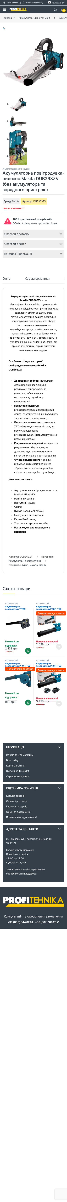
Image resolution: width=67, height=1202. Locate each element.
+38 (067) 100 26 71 (47, 922)
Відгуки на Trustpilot (17, 770)
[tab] (6, 280)
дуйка (24, 564)
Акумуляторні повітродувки (16, 168)
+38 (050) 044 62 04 (20, 922)
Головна (7, 17)
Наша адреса (12, 3)
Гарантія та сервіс (16, 806)
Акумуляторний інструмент (34, 17)
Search (55, 10)
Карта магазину (15, 765)
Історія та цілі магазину (19, 754)
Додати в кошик (27, 651)
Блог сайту (12, 760)
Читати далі (58, 647)
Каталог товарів (15, 795)
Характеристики (37, 278)
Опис (6, 278)
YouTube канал (58, 3)
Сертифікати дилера (17, 776)
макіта (43, 564)
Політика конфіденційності (21, 817)
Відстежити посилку (34, 3)
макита (34, 564)
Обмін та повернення (18, 811)
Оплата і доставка (16, 801)
